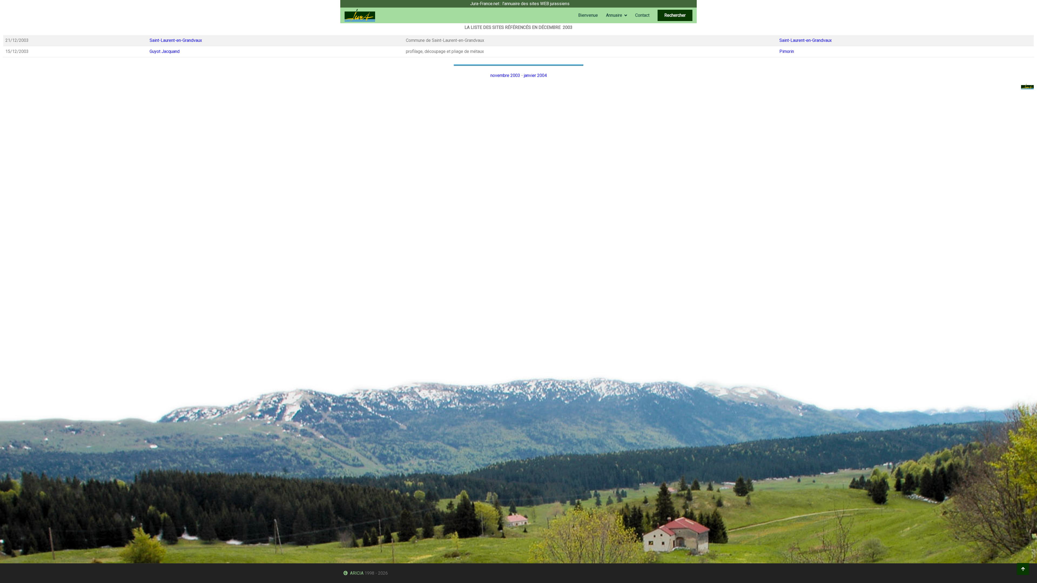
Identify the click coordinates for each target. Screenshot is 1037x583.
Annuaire (614, 15)
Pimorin (786, 51)
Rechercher (675, 15)
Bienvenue (588, 15)
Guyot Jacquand (165, 51)
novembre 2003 (505, 75)
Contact (642, 15)
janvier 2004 (535, 75)
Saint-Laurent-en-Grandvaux (176, 40)
